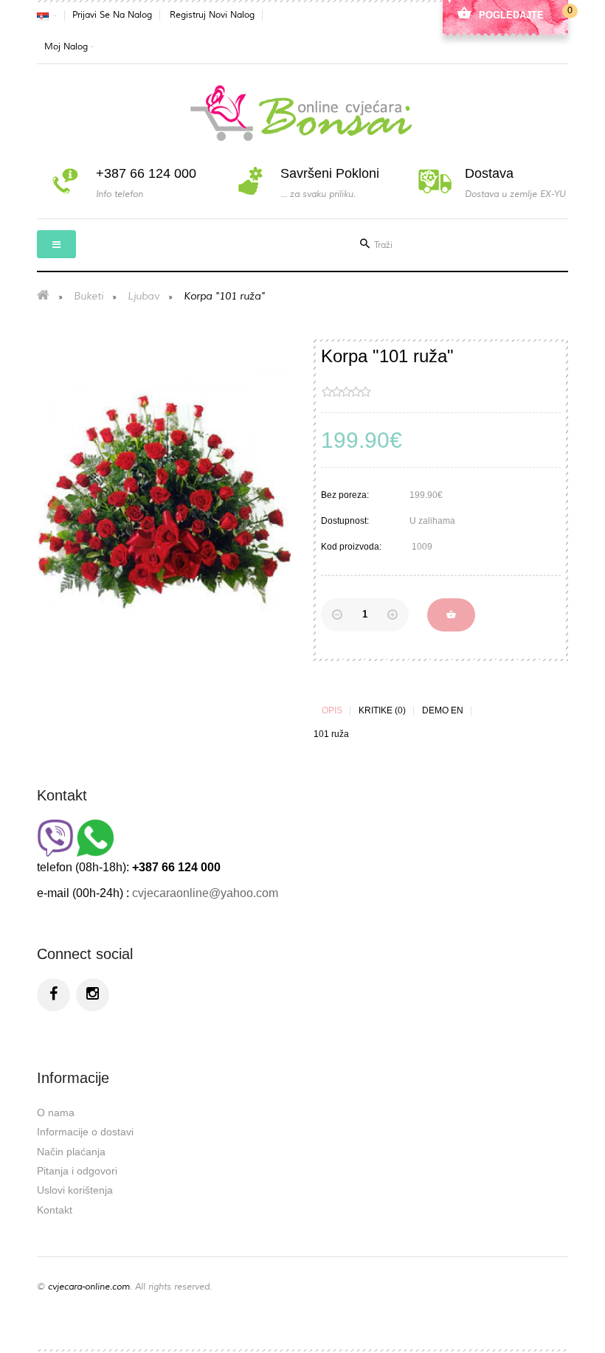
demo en (442, 710)
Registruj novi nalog (212, 15)
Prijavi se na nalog (112, 15)
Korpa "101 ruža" (224, 296)
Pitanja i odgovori (77, 1171)
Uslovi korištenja (75, 1190)
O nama (56, 1112)
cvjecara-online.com (89, 1287)
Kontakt (54, 1210)
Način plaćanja (71, 1152)
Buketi (88, 296)
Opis (332, 710)
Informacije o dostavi (85, 1132)
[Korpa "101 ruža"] (164, 499)
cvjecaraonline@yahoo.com (205, 893)
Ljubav (143, 296)
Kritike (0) (382, 710)
